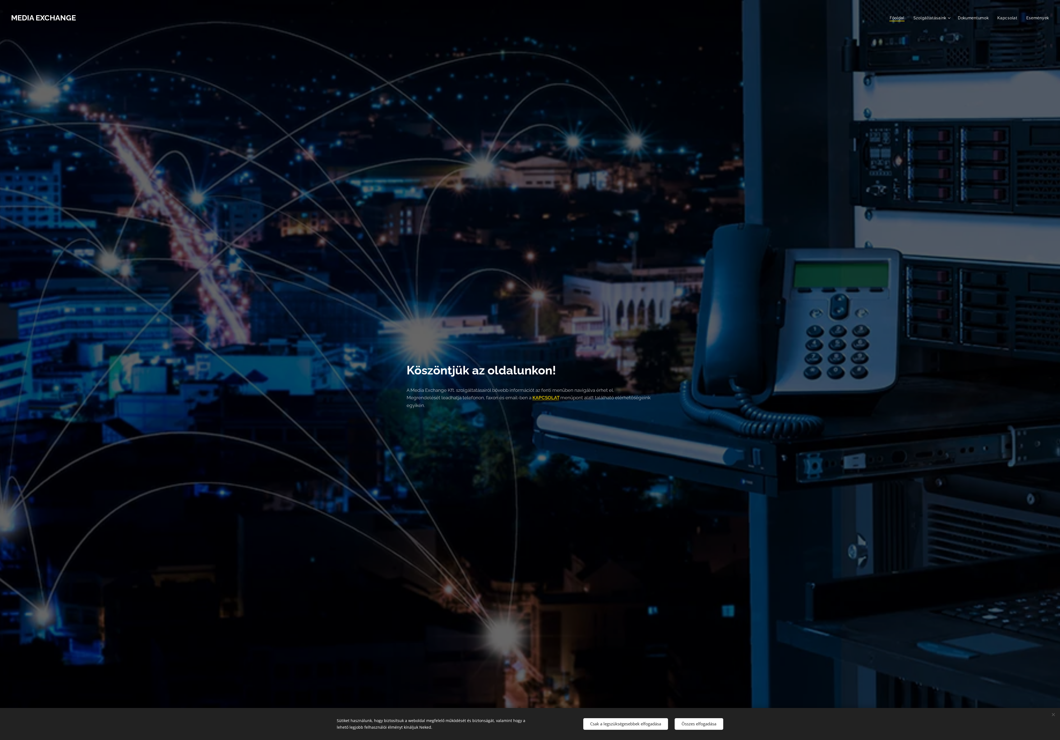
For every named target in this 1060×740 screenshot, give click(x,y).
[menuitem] (898, 18)
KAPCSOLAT (545, 397)
